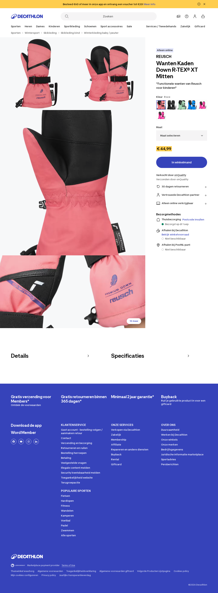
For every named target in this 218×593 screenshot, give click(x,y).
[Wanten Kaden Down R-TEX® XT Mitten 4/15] (36, 291)
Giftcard (199, 26)
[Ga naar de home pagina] (27, 16)
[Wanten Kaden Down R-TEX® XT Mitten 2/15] (36, 73)
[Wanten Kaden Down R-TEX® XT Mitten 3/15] (72, 182)
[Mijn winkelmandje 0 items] (203, 16)
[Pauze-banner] (199, 4)
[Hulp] (187, 16)
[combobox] (181, 135)
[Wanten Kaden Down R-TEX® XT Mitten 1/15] (109, 73)
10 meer (134, 321)
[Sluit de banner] (204, 4)
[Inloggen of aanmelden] (195, 16)
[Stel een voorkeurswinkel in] (178, 16)
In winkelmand (182, 162)
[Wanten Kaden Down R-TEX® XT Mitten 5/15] (109, 291)
